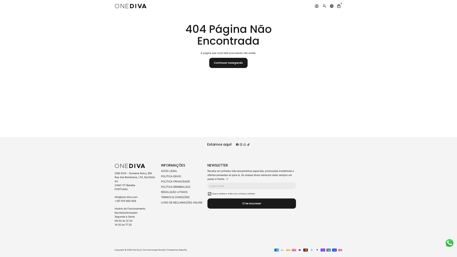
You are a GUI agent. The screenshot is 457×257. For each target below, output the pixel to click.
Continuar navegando (228, 63)
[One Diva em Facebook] (237, 144)
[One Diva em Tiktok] (248, 144)
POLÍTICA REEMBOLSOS (175, 186)
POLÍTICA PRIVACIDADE (175, 181)
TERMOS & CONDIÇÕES (175, 197)
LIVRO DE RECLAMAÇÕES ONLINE (181, 202)
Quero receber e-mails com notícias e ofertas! (233, 193)
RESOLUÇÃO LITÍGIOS (174, 191)
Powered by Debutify (177, 250)
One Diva (136, 250)
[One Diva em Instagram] (241, 144)
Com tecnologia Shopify (154, 250)
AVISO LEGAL (169, 170)
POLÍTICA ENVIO (171, 176)
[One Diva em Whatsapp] (244, 144)
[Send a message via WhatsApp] (449, 243)
